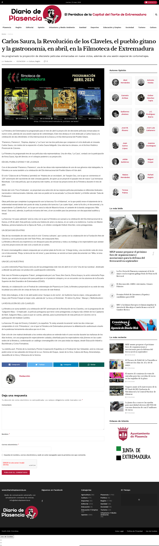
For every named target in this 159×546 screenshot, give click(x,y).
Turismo (141, 27)
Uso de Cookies (151, 531)
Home (4, 34)
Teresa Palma (125, 191)
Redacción (8, 61)
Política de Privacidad (135, 531)
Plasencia (7, 27)
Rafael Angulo (150, 176)
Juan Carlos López (125, 145)
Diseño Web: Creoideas (10, 531)
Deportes (95, 27)
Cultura (153, 27)
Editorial (29, 27)
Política (104, 498)
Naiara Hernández (125, 176)
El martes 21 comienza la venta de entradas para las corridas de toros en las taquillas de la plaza (140, 376)
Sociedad (130, 27)
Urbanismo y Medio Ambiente (62, 27)
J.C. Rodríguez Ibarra (150, 114)
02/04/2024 (21, 61)
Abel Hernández (125, 81)
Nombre (6, 434)
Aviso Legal (119, 531)
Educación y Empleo (112, 27)
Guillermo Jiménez (125, 113)
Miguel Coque (150, 160)
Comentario (7, 405)
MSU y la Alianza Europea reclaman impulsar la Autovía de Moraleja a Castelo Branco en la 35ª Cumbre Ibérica (136, 307)
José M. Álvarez (125, 129)
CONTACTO (151, 2)
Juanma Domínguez (151, 144)
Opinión (41, 27)
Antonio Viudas (150, 81)
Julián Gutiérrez (125, 160)
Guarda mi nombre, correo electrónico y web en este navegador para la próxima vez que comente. (45, 455)
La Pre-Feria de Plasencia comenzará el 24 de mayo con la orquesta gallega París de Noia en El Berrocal (137, 273)
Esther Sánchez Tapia (150, 98)
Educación (85, 507)
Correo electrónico (10, 444)
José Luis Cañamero (150, 129)
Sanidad (82, 27)
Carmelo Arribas (125, 96)
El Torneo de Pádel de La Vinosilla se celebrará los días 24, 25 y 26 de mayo (141, 362)
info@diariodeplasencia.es (20, 500)
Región (19, 27)
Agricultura (85, 495)
